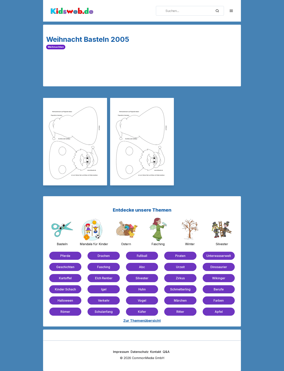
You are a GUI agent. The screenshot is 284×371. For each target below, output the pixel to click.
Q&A (166, 352)
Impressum (121, 352)
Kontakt (155, 352)
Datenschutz (140, 352)
